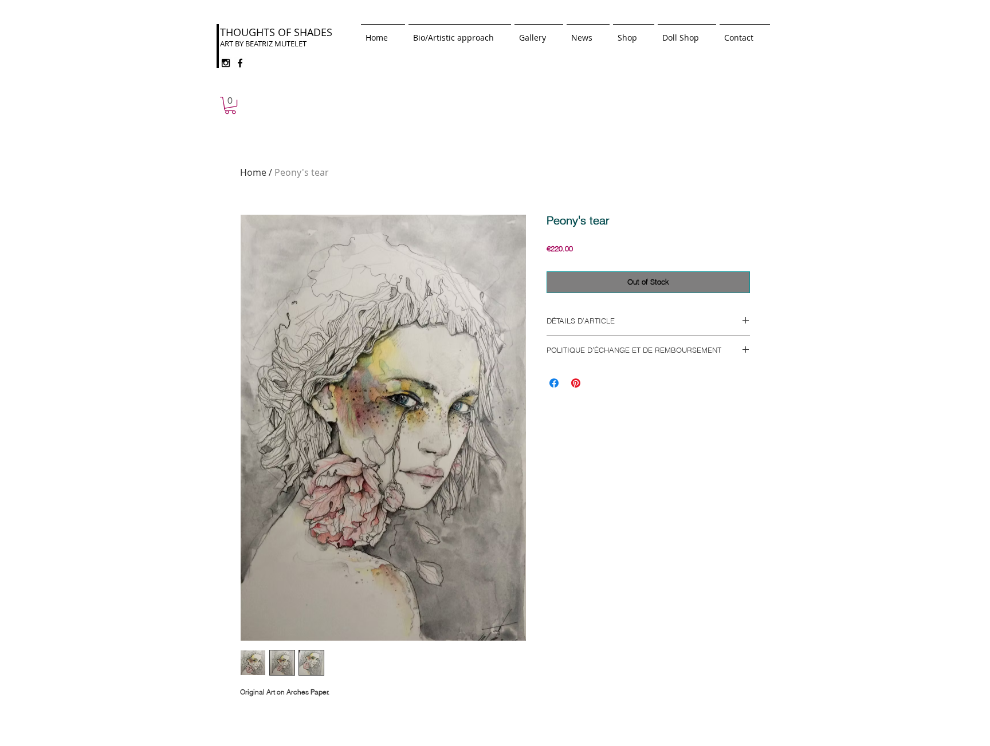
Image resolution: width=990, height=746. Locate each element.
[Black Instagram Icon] (225, 63)
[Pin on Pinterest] (576, 383)
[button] (230, 105)
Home (253, 172)
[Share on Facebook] (554, 383)
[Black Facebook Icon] (240, 63)
